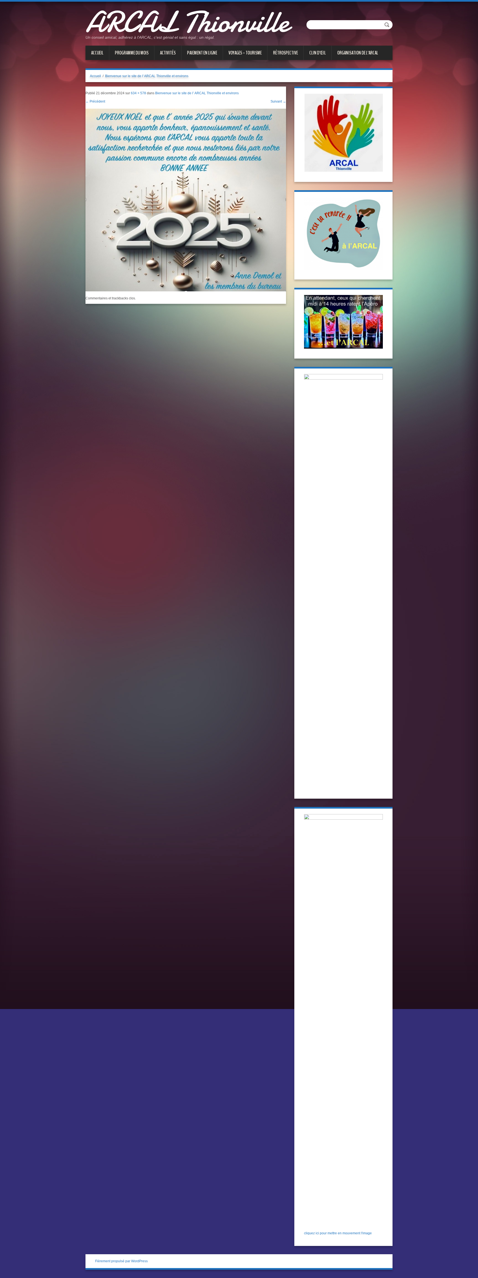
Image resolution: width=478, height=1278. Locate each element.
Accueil (97, 52)
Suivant (278, 101)
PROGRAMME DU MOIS (132, 52)
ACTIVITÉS (168, 52)
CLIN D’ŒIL (317, 52)
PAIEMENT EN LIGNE (202, 52)
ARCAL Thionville (187, 22)
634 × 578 (138, 93)
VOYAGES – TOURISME (245, 52)
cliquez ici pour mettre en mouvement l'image (338, 1233)
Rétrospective (285, 52)
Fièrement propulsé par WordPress (121, 1261)
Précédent (95, 101)
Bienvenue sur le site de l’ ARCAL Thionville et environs (197, 93)
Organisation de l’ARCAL (357, 52)
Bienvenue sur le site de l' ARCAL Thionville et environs (146, 76)
